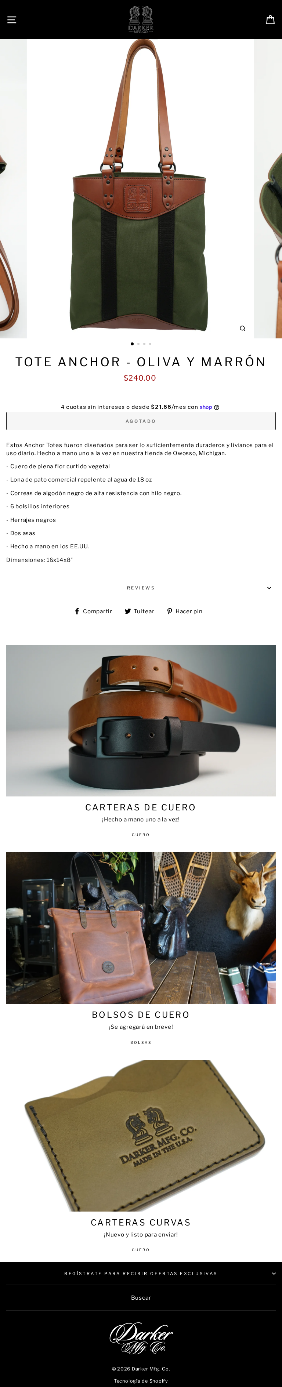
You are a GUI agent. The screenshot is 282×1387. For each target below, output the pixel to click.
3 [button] (145, 344)
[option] (141, 188)
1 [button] (132, 344)
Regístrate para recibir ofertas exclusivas (141, 1273)
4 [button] (151, 344)
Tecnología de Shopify (141, 1381)
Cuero (141, 834)
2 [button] (139, 344)
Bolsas (141, 1042)
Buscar (141, 1297)
